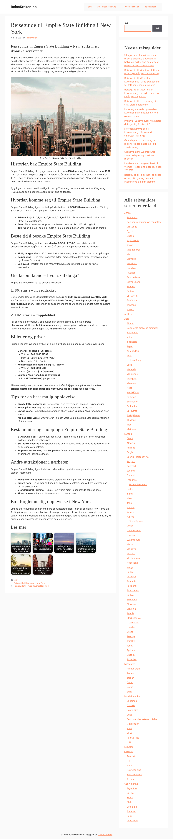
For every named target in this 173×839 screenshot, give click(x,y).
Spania (130, 613)
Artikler (128, 314)
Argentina (132, 788)
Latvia (130, 526)
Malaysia (131, 369)
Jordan (130, 678)
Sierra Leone (133, 282)
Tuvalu (130, 779)
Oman (130, 682)
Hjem (89, 6)
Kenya (130, 245)
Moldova (131, 549)
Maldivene (132, 374)
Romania (131, 581)
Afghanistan (133, 668)
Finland (131, 475)
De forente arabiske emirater (142, 328)
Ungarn (131, 654)
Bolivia (130, 793)
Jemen (130, 673)
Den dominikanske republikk (142, 719)
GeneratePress (105, 834)
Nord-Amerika (132, 696)
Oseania (128, 751)
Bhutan (130, 323)
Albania (131, 443)
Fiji (128, 760)
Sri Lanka (132, 406)
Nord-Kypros (136, 521)
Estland (131, 470)
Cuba (129, 714)
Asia (126, 318)
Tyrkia (130, 645)
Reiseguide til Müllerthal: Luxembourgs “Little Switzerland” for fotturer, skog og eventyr (142, 81)
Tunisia (130, 309)
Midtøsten (129, 664)
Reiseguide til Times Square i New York (31, 586)
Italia (129, 503)
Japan (130, 346)
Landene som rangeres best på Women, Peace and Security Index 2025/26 (143, 167)
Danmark (131, 466)
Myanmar (132, 383)
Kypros (130, 516)
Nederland (132, 562)
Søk (126, 23)
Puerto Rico (133, 737)
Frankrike (132, 480)
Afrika (127, 213)
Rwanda (131, 272)
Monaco (131, 553)
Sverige (131, 636)
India (129, 337)
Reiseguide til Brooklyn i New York (29, 583)
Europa (128, 433)
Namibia (131, 268)
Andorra (131, 447)
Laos (129, 364)
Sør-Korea (132, 410)
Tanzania (132, 305)
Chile (129, 802)
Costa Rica (132, 710)
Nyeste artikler (132, 6)
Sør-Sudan (132, 300)
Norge (130, 567)
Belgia (130, 452)
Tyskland (131, 650)
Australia (131, 756)
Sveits (130, 631)
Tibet (129, 424)
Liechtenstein (134, 530)
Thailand (131, 420)
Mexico (130, 733)
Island (130, 498)
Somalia (131, 286)
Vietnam (131, 429)
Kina (129, 355)
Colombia (132, 806)
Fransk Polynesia (138, 484)
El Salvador (133, 724)
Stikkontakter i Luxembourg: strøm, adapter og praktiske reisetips (139, 155)
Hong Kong (135, 360)
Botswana (132, 217)
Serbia (130, 595)
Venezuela (132, 820)
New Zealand (134, 770)
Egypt (130, 231)
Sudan (130, 291)
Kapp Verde (133, 240)
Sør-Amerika (131, 783)
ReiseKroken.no (24, 7)
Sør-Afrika (132, 295)
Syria (129, 691)
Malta (130, 544)
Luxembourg (133, 539)
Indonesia (132, 341)
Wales (132, 627)
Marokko (131, 259)
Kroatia (130, 512)
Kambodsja (133, 351)
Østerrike (132, 659)
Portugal (131, 576)
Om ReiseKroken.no (106, 6)
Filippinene (132, 332)
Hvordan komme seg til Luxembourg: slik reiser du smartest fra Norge (138, 132)
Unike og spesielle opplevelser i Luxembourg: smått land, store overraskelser (141, 113)
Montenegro (133, 558)
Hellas (130, 489)
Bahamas (132, 701)
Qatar (130, 687)
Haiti (129, 728)
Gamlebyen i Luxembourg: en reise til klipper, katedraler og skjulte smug (140, 144)
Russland (132, 585)
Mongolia (132, 378)
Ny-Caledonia (134, 774)
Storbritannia (134, 618)
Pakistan (131, 397)
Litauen (131, 535)
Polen (130, 572)
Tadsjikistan (133, 415)
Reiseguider (150, 6)
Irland (130, 493)
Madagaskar (133, 249)
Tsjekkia (131, 641)
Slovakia (131, 604)
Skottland (132, 599)
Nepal (130, 387)
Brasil (130, 797)
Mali (129, 254)
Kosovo (130, 507)
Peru (129, 816)
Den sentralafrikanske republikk (144, 222)
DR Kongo (132, 226)
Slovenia (131, 608)
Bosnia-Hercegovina (138, 457)
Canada (131, 705)
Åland (130, 438)
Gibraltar (134, 622)
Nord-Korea (133, 392)
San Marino (133, 590)
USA (16, 580)
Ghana (130, 236)
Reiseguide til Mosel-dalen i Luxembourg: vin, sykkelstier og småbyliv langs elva (141, 93)
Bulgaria (131, 461)
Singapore (132, 401)
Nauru (130, 765)
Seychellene (133, 277)
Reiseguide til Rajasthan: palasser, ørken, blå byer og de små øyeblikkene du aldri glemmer (143, 178)
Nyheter (128, 747)
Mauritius (132, 263)
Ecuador (131, 811)
